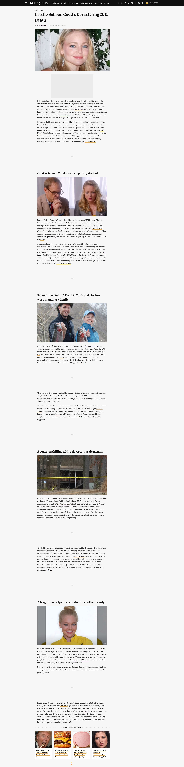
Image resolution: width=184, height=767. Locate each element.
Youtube (106, 69)
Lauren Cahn (41, 25)
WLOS (86, 711)
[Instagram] (136, 3)
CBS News (58, 414)
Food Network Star (63, 263)
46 (75, 101)
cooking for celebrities (91, 346)
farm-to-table (46, 103)
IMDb (68, 223)
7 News (49, 570)
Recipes (55, 3)
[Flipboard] (125, 3)
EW (38, 354)
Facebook (103, 341)
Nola (81, 417)
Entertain (39, 10)
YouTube (103, 214)
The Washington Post (64, 504)
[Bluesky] (132, 3)
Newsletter (153, 3)
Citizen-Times (90, 141)
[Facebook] (118, 3)
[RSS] (142, 3)
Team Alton (64, 115)
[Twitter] (122, 3)
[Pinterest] (129, 3)
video (42, 239)
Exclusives (73, 3)
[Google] (139, 3)
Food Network (64, 103)
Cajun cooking (50, 236)
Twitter (102, 648)
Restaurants (86, 3)
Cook (106, 3)
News (63, 3)
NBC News (78, 109)
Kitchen (98, 3)
